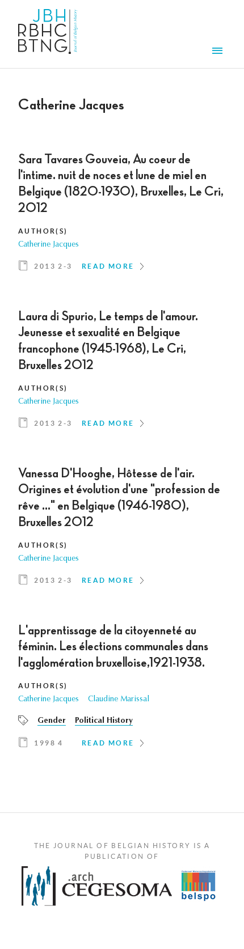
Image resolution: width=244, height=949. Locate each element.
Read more (108, 266)
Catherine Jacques (48, 245)
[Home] (48, 34)
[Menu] (219, 52)
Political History (104, 721)
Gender (51, 721)
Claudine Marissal (118, 700)
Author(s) (43, 231)
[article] (122, 216)
